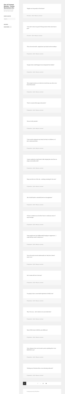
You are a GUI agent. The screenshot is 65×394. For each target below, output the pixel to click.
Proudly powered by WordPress (33, 391)
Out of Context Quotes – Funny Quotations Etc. (9, 6)
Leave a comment (38, 15)
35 (43, 383)
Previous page (24, 383)
